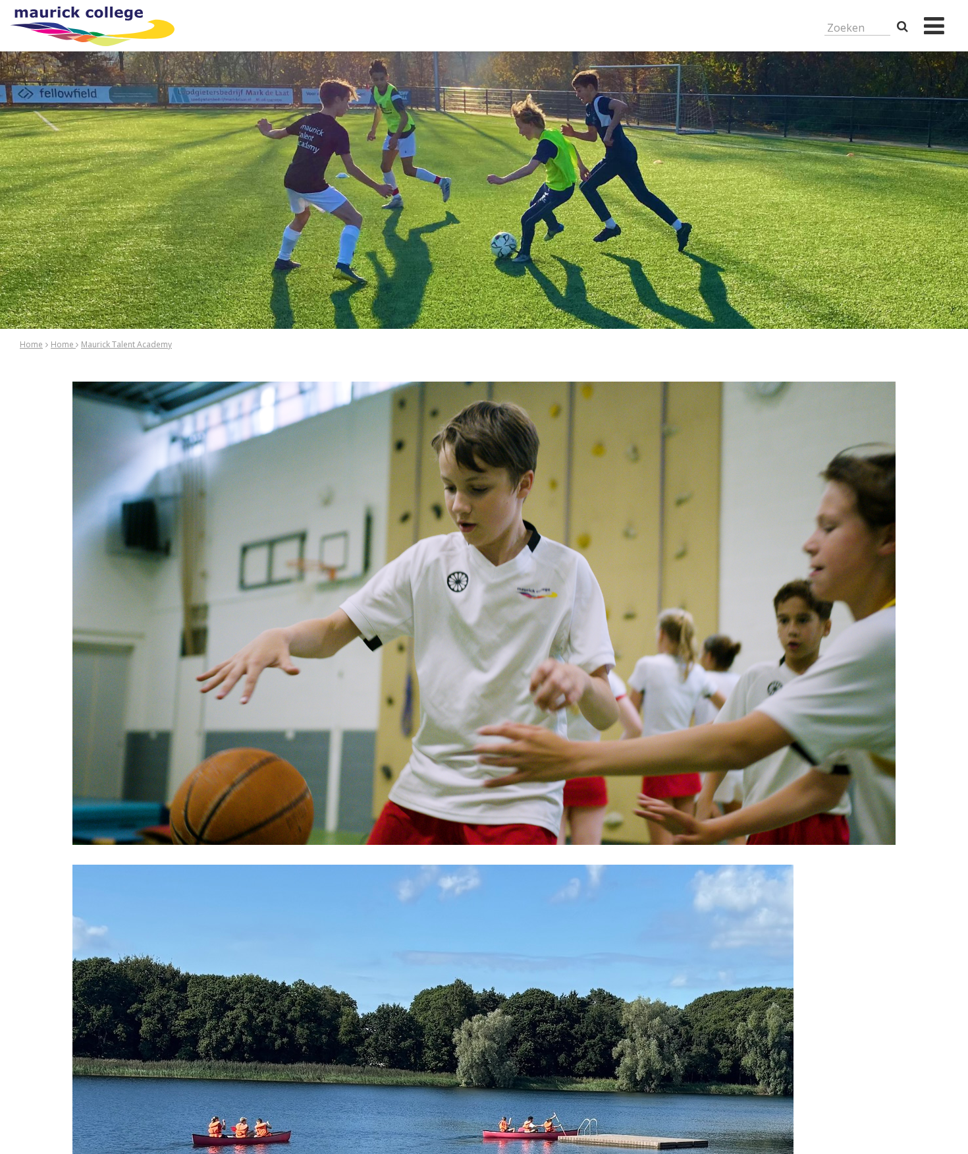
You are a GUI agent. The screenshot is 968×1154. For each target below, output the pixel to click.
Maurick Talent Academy (126, 344)
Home (31, 344)
